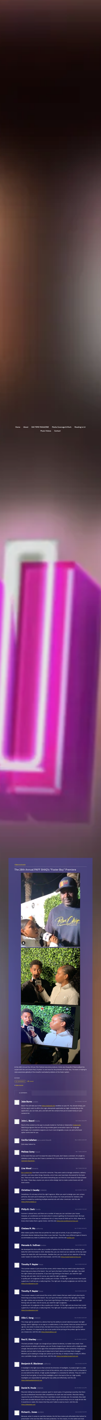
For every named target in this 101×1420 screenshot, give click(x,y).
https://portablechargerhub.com (67, 1356)
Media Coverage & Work (61, 427)
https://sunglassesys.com (29, 1283)
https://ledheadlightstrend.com (31, 1380)
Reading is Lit (80, 427)
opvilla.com (70, 1238)
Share (31, 1081)
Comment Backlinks (28, 1161)
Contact (57, 431)
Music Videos (45, 431)
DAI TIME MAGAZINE (40, 427)
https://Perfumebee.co (28, 1202)
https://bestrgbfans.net (49, 1332)
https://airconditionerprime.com (67, 1221)
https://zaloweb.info (48, 1106)
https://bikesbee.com (28, 1404)
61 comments (20, 1081)
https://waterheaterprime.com (71, 1257)
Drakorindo (77, 1125)
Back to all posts (20, 864)
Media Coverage (19, 1085)
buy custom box (26, 1172)
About (25, 427)
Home (17, 427)
